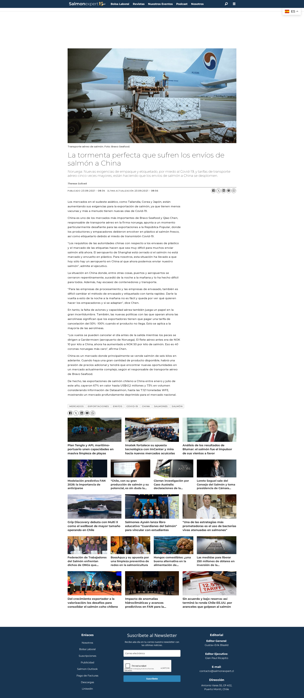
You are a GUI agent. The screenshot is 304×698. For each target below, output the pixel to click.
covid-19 (132, 406)
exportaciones (98, 406)
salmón (177, 406)
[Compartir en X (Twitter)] (218, 190)
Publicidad (87, 663)
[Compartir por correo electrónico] (228, 190)
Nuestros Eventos (160, 4)
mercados (76, 406)
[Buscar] (226, 4)
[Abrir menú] (234, 3)
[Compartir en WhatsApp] (233, 190)
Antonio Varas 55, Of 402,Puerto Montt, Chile (216, 687)
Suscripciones (87, 656)
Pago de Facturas (87, 676)
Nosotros (197, 4)
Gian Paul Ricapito (216, 658)
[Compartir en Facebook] (213, 190)
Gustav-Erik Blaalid (216, 645)
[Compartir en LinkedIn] (223, 190)
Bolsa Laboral (120, 4)
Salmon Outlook (87, 669)
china (146, 406)
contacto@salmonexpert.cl (217, 671)
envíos (117, 406)
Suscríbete (152, 678)
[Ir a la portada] (87, 4)
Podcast (181, 4)
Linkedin (87, 689)
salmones (161, 406)
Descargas (87, 682)
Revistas (139, 4)
